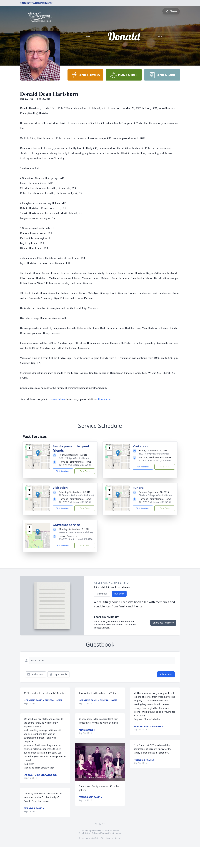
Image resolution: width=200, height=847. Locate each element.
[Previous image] (78, 762)
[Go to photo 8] (102, 777)
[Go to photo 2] (91, 777)
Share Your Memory (163, 622)
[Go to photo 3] (93, 777)
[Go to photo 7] (100, 777)
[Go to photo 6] (99, 777)
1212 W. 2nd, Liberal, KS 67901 (75, 464)
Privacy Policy (91, 833)
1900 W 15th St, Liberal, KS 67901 (76, 539)
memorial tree (58, 399)
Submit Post (166, 674)
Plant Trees (85, 471)
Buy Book (119, 593)
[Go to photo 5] (97, 777)
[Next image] (122, 762)
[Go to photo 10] (106, 777)
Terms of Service (108, 833)
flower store (104, 399)
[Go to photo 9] (104, 777)
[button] (38, 453)
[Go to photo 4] (95, 777)
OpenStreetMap (103, 838)
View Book (102, 593)
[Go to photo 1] (89, 777)
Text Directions (62, 471)
